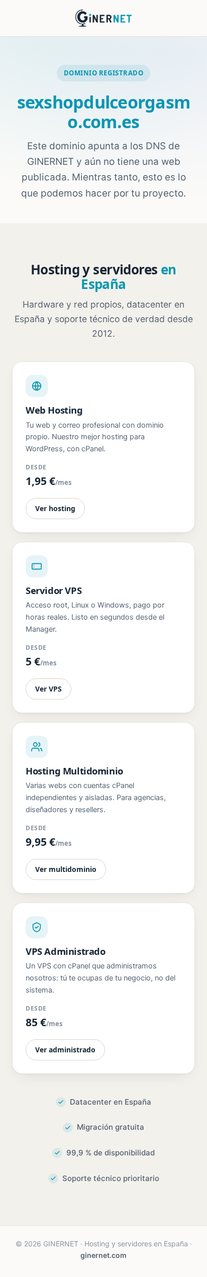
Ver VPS (48, 689)
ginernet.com (103, 1255)
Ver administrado (65, 1049)
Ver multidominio (65, 869)
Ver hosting (55, 508)
